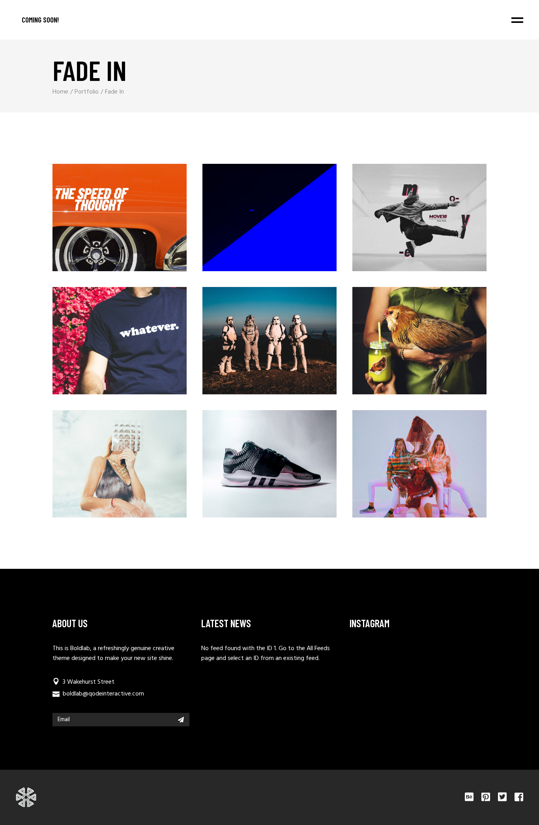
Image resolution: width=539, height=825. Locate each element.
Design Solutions (252, 468)
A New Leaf (402, 345)
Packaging (256, 211)
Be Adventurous (252, 345)
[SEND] (180, 719)
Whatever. (102, 345)
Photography (406, 211)
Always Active (402, 222)
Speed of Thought (102, 222)
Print (105, 334)
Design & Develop (402, 468)
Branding (106, 211)
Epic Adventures (252, 222)
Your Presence (102, 468)
